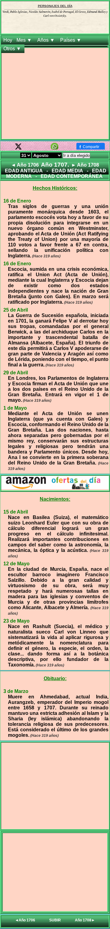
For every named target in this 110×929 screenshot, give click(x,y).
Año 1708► (85, 920)
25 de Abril (15, 310)
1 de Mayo (15, 408)
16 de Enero (17, 200)
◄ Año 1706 (25, 165)
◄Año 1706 (25, 920)
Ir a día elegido (76, 155)
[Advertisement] (55, 94)
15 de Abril (15, 511)
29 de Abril (15, 372)
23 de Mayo (16, 620)
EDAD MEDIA (67, 170)
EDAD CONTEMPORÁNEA (72, 176)
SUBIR (55, 920)
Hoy (7, 40)
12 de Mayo (16, 563)
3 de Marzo (15, 691)
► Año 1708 (85, 165)
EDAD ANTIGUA (24, 170)
